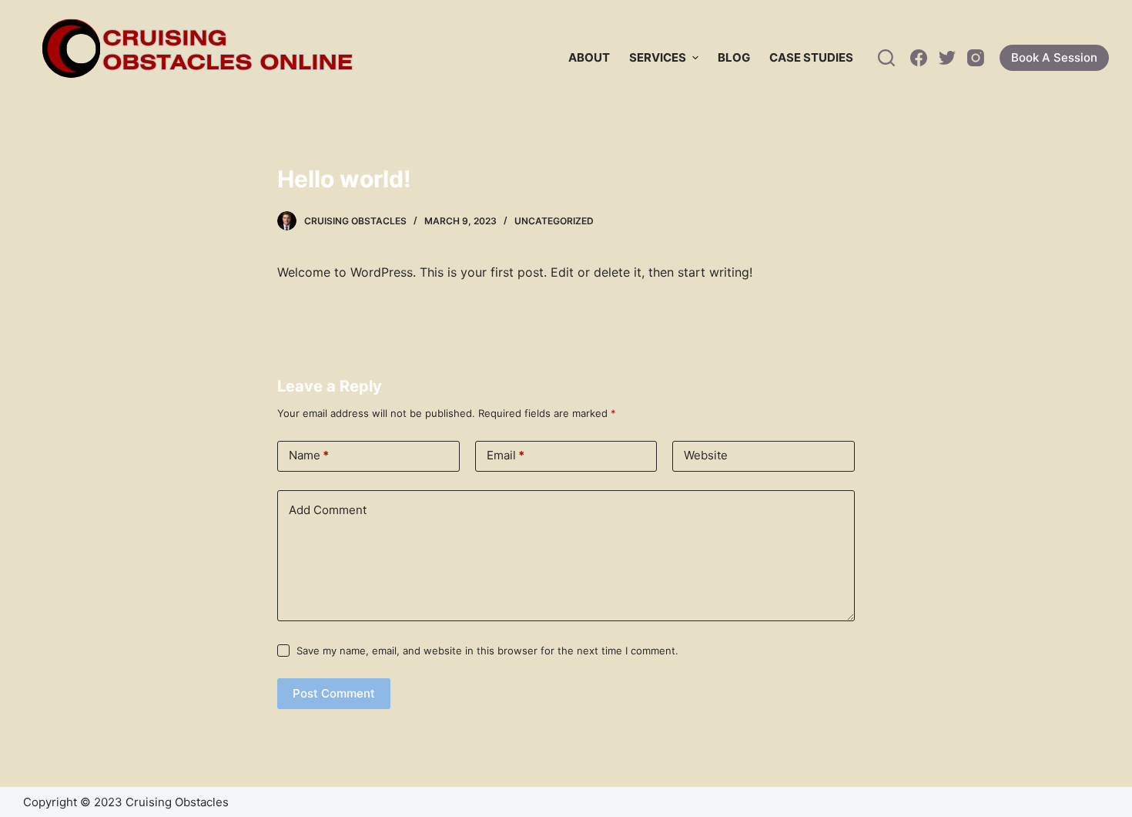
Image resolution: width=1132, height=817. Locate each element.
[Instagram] (975, 57)
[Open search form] (886, 57)
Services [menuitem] (657, 57)
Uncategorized (554, 221)
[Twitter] (947, 57)
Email (505, 455)
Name (309, 455)
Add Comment (328, 510)
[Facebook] (918, 57)
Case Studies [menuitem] (811, 57)
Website (706, 455)
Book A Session (1054, 57)
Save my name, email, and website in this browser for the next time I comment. (487, 650)
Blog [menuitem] (734, 57)
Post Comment (334, 693)
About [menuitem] (589, 57)
